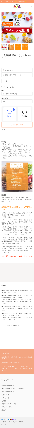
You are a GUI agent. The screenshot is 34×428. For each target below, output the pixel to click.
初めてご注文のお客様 (13, 325)
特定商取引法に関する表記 (9, 404)
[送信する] (29, 362)
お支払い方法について (8, 392)
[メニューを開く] (4, 6)
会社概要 (4, 401)
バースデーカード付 (9, 87)
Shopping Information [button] (8, 380)
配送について (5, 395)
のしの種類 (5, 98)
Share (5, 130)
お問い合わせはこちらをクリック (17, 256)
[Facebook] (2, 424)
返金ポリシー (5, 410)
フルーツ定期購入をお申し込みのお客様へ (13, 389)
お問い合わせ (5, 398)
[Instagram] (6, 424)
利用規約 (25, 368)
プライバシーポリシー (13, 368)
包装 (3, 90)
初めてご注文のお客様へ (8, 386)
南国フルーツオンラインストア (11, 422)
